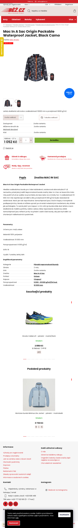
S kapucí (37, 279)
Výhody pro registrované (12, 5)
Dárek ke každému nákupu (51, 455)
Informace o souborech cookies (16, 477)
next (73, 329)
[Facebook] (5, 504)
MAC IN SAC (14, 40)
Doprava (6, 465)
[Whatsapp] (15, 504)
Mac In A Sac (39, 273)
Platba (5, 468)
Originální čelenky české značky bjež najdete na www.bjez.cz (55, 459)
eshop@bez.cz (42, 1)
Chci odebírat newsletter (51, 463)
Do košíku (54, 140)
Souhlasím (64, 515)
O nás (43, 452)
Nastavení (13, 523)
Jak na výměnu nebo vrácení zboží (17, 459)
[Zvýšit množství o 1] (30, 140)
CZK (46, 4)
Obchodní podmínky (11, 462)
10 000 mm (38, 285)
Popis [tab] (22, 177)
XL (42, 427)
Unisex (37, 276)
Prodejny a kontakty (11, 456)
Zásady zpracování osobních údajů (17, 474)
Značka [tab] (46, 177)
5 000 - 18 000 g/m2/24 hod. (45, 282)
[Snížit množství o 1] (20, 140)
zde (17, 518)
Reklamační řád (9, 471)
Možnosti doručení (10, 129)
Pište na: (30, 1)
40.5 (39, 352)
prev (4, 329)
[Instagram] (10, 504)
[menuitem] (5, 19)
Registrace (69, 4)
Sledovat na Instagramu (57, 490)
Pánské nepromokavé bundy (46, 264)
